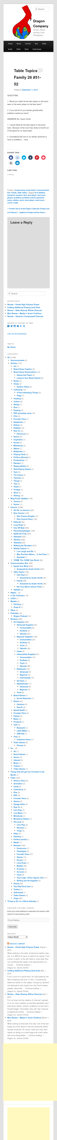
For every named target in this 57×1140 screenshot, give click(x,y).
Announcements (17, 360)
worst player (30, 200)
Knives (16, 442)
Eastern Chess (23, 386)
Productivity (19, 460)
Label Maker (22, 730)
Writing (17, 495)
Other (18, 49)
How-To (20, 707)
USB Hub (20, 733)
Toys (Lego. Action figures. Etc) (30, 877)
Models (14, 601)
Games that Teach (24, 375)
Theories (17, 477)
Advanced (24, 671)
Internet (17, 760)
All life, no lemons (21, 510)
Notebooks (18, 451)
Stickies (17, 539)
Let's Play (18, 810)
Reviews (14, 619)
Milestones (18, 445)
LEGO (13, 598)
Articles (14, 363)
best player (32, 195)
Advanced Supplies (25, 624)
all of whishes (39, 192)
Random (17, 463)
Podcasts (14, 613)
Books (16, 380)
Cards (16, 786)
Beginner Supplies (25, 636)
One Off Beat (19, 527)
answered (11, 195)
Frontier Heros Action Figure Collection (24, 208)
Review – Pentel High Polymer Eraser (23, 304)
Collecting (18, 389)
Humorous (21, 433)
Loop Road (18, 525)
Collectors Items (24, 739)
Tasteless (17, 542)
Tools (22, 645)
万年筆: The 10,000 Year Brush (26, 560)
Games (17, 716)
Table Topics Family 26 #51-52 (27, 77)
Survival (20, 871)
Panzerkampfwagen (22, 530)
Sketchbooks (22, 683)
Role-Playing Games (22, 469)
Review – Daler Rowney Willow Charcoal (24, 310)
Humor (16, 436)
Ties (15, 483)
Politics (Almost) (21, 457)
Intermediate (25, 677)
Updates (17, 589)
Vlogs (19, 830)
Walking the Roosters (23, 545)
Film (15, 416)
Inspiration (18, 439)
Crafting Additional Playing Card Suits (23, 307)
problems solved (29, 197)
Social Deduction (24, 698)
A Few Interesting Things (27, 392)
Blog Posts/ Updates (19, 498)
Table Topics (22, 192)
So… (13, 748)
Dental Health (19, 710)
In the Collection (18, 595)
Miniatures (18, 816)
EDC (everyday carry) (22, 413)
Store (27, 49)
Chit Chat (21, 574)
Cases (19, 651)
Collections (18, 789)
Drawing (17, 410)
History (17, 425)
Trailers (17, 766)
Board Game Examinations (25, 372)
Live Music (18, 813)
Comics (28, 43)
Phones (20, 745)
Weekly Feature (20, 548)
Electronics (21, 848)
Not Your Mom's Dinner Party (29, 586)
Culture (17, 401)
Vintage (17, 489)
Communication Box (19, 563)
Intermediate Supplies (26, 654)
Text (36, 43)
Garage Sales (19, 804)
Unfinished (18, 892)
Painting (17, 604)
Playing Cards (20, 454)
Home (10, 43)
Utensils (23, 633)
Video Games (19, 742)
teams (9, 200)
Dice (15, 407)
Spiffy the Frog (20, 533)
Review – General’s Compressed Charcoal (25, 316)
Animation (18, 783)
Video (44, 43)
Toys (16, 736)
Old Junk (17, 821)
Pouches (20, 869)
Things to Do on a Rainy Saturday (21, 901)
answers (19, 195)
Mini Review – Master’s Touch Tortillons (24, 313)
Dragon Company (17, 944)
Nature (16, 448)
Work (16, 492)
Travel (16, 486)
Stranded (20, 557)
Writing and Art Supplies (27, 880)
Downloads (37, 49)
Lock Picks (21, 863)
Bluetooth (21, 727)
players (10, 197)
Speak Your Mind (21, 566)
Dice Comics (19, 513)
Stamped (17, 536)
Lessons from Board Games (29, 378)
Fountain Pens (20, 419)
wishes (16, 200)
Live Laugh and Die (25, 551)
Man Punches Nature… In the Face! (32, 554)
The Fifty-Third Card (22, 886)
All (8, 357)
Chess (16, 383)
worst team (39, 200)
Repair (16, 842)
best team (41, 195)
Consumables (26, 627)
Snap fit (17, 607)
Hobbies (17, 428)
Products (17, 721)
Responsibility (20, 466)
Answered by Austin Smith (25, 190)
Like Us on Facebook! (17, 334)
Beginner (24, 674)
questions (40, 197)
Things (17, 480)
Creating (17, 398)
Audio (10, 49)
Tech (16, 472)
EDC (15, 795)
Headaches (18, 422)
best (25, 195)
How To (17, 807)
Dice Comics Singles (26, 516)
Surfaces (23, 630)
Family (14, 192)
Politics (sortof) (20, 839)
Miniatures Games (21, 818)
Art (15, 366)
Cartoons (20, 704)
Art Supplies (19, 622)
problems (18, 197)
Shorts (16, 883)
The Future (18, 475)
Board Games (19, 695)
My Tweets (11, 347)
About (19, 43)
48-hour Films (19, 780)
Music (16, 719)
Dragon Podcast (20, 616)
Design (17, 404)
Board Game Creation (23, 369)
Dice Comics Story (25, 519)
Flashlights (21, 851)
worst (22, 200)
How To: (17, 430)
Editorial (17, 522)
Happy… (14, 592)
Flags (19, 395)
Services (20, 680)
